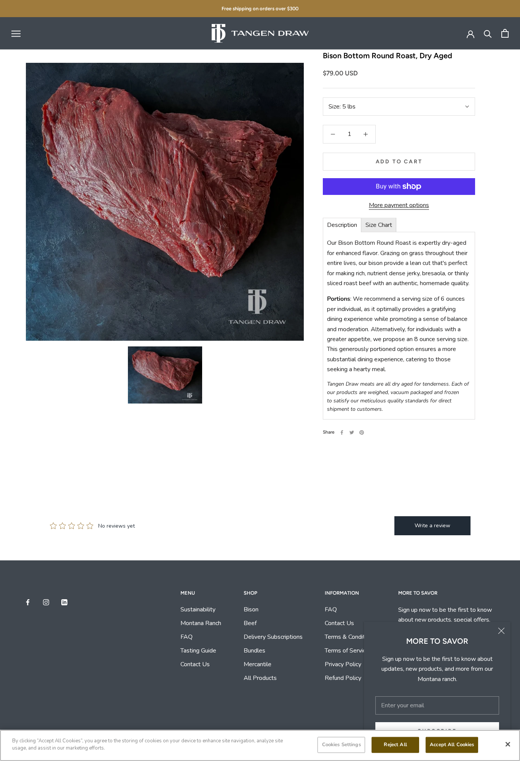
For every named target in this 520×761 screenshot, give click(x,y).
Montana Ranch (200, 623)
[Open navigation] (16, 33)
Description (342, 225)
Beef (250, 623)
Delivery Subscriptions (273, 637)
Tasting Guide (198, 650)
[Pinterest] (361, 432)
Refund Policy (343, 678)
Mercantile (257, 664)
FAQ (186, 637)
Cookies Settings (341, 744)
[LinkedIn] (64, 601)
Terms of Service (347, 650)
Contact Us (195, 664)
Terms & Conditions (350, 637)
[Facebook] (342, 432)
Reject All (395, 744)
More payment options (399, 205)
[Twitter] (351, 432)
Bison (251, 609)
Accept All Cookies (452, 744)
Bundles (254, 650)
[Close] (501, 630)
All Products (260, 678)
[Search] (488, 33)
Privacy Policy (343, 664)
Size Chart (378, 225)
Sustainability (198, 609)
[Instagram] (46, 601)
